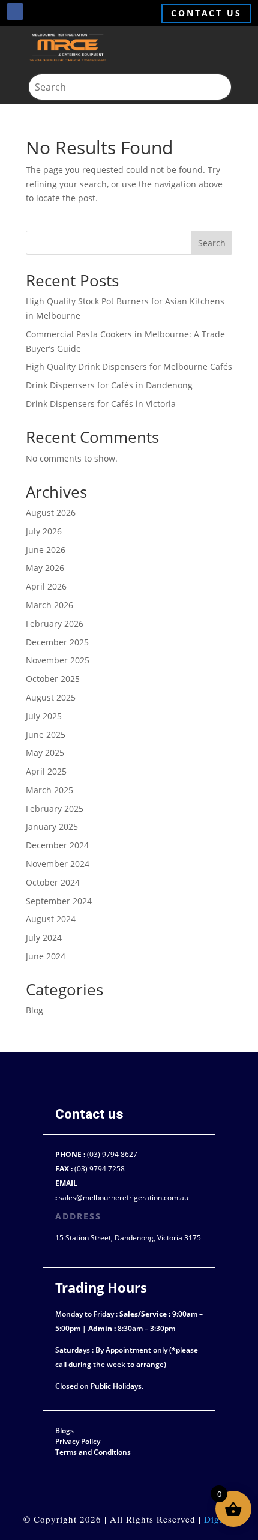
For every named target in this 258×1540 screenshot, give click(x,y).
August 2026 (51, 512)
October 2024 (53, 882)
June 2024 (45, 956)
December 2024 (57, 845)
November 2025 (57, 660)
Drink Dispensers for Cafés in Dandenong (109, 385)
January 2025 (52, 826)
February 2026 (54, 623)
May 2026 (45, 567)
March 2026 (49, 605)
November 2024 (57, 863)
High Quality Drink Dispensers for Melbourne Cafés (129, 366)
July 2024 (44, 937)
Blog (34, 1010)
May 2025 (45, 752)
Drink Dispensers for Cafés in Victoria (101, 403)
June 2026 (45, 549)
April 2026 (46, 586)
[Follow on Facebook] (15, 11)
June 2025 (45, 734)
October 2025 (53, 678)
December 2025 (57, 642)
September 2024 (59, 901)
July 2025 (44, 716)
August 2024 (51, 919)
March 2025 (49, 790)
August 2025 (51, 697)
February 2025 (54, 808)
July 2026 (44, 531)
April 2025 (46, 771)
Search (212, 243)
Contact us (206, 13)
